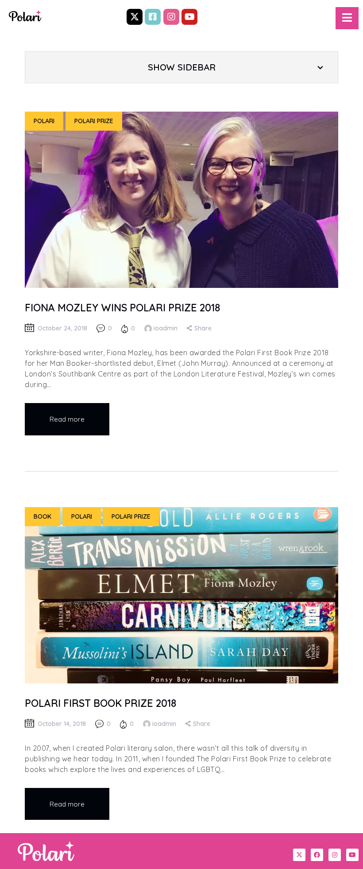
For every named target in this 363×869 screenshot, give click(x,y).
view (181, 200)
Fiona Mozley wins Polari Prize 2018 (122, 307)
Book (42, 516)
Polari (44, 121)
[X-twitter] (135, 17)
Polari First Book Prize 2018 (100, 703)
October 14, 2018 (62, 724)
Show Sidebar (182, 67)
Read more (67, 419)
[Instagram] (171, 17)
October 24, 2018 (62, 328)
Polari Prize (93, 121)
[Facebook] (317, 855)
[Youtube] (189, 17)
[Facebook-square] (153, 17)
